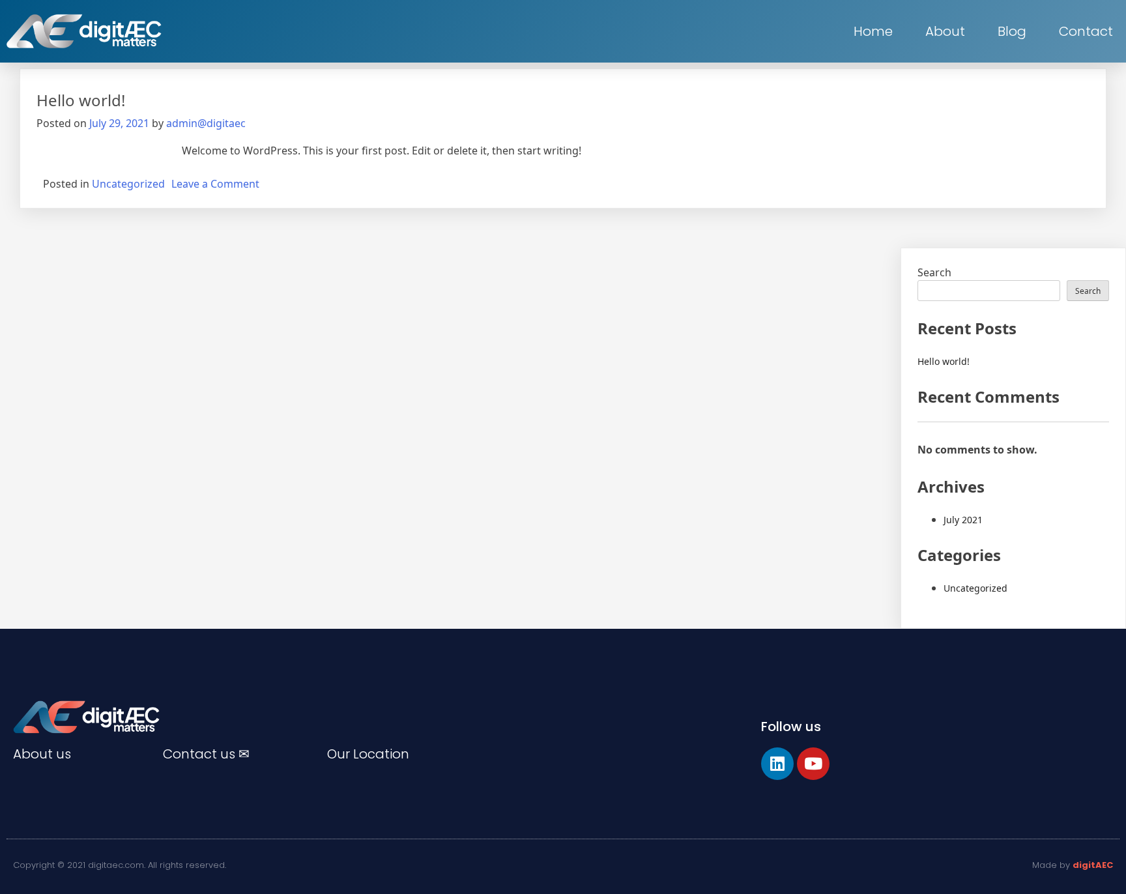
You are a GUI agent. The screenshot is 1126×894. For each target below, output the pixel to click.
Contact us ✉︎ (206, 754)
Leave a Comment (215, 184)
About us (42, 754)
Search (934, 272)
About (945, 31)
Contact (1086, 31)
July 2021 (963, 519)
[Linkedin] (777, 763)
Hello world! (80, 100)
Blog (1012, 31)
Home (873, 31)
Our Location (368, 754)
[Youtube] (813, 763)
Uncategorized (128, 184)
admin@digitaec (206, 123)
